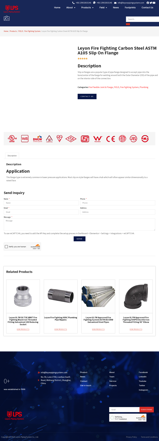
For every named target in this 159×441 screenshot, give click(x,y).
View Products (23, 329)
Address (83, 208)
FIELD (20, 31)
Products (86, 7)
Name (6, 199)
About (69, 7)
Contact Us (147, 7)
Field (101, 7)
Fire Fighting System (32, 31)
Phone (83, 199)
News (116, 7)
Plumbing (144, 87)
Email (6, 208)
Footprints (130, 7)
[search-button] (128, 24)
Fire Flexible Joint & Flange (101, 87)
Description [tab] (12, 155)
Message (7, 217)
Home (57, 7)
